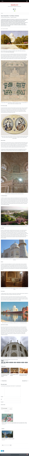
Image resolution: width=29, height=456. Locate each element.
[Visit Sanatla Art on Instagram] (15, 9)
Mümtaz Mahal (18, 362)
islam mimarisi (11, 362)
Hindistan (7, 362)
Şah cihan (23, 362)
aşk (4, 362)
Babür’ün (5, 19)
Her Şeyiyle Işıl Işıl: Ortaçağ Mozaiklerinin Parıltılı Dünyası (5, 375)
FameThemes (21, 454)
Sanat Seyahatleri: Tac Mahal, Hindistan (8, 438)
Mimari (2, 13)
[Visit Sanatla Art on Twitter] (13, 9)
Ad (1, 399)
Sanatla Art (14, 5)
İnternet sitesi (3, 404)
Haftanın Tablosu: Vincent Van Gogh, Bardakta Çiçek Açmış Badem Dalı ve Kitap (14, 422)
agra (2, 362)
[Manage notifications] (27, 454)
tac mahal (26, 362)
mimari (15, 362)
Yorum (2, 396)
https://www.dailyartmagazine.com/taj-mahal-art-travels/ (10, 359)
